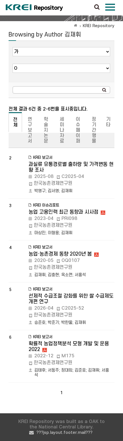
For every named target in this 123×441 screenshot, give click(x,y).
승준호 (39, 322)
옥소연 (66, 274)
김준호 (80, 370)
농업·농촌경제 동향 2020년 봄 (60, 254)
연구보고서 (30, 130)
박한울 (66, 322)
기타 (108, 122)
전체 (15, 122)
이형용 (53, 232)
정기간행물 (94, 130)
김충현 (53, 274)
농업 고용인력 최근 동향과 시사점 (63, 212)
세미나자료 (62, 130)
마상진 (39, 232)
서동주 (53, 370)
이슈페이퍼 (78, 130)
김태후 (39, 370)
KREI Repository (98, 25)
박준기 (53, 322)
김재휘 (66, 191)
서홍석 (80, 274)
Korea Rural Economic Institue (34, 7)
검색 (97, 7)
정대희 (66, 370)
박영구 (39, 191)
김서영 (53, 191)
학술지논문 (46, 130)
